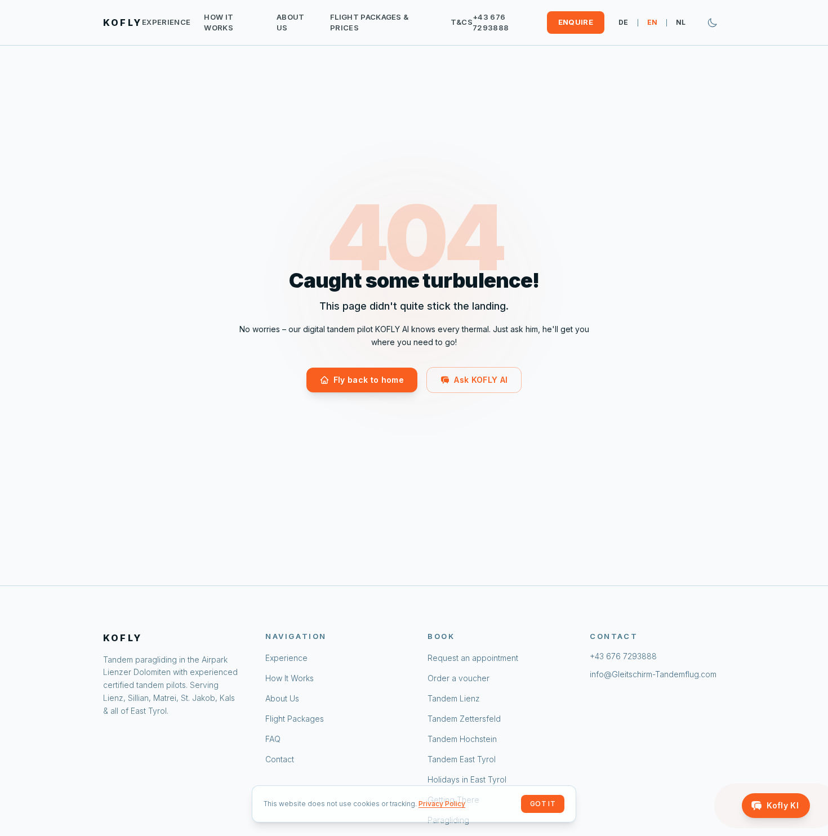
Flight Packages (294, 718)
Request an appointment (473, 658)
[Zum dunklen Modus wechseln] (712, 22)
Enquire (575, 21)
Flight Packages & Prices (369, 22)
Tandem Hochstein (462, 739)
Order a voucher (458, 678)
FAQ (273, 739)
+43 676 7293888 (491, 22)
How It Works (218, 22)
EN (652, 22)
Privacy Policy (442, 803)
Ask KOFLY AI (481, 380)
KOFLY (122, 22)
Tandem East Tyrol (462, 759)
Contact (279, 759)
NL (681, 22)
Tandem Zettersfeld (464, 718)
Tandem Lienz (454, 698)
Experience (166, 21)
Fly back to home (368, 380)
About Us (291, 22)
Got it (542, 803)
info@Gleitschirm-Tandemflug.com (653, 674)
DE (623, 22)
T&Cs (462, 21)
